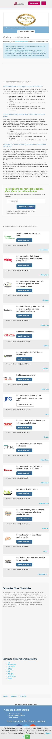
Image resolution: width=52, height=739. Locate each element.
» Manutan (45, 528)
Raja (9, 671)
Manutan (10, 673)
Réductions (34, 3)
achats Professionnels (21, 41)
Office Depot (11, 675)
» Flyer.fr (46, 551)
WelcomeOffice (12, 664)
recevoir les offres (27, 207)
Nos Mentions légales (15, 713)
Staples (10, 668)
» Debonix (46, 346)
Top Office (10, 670)
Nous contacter (13, 717)
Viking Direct (11, 666)
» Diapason (45, 368)
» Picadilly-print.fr (43, 574)
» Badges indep (44, 503)
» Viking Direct (44, 275)
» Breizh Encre (44, 460)
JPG (9, 663)
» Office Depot (44, 483)
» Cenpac (46, 437)
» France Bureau (44, 250)
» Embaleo (45, 300)
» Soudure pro (44, 325)
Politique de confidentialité (17, 715)
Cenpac (10, 678)
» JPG (47, 414)
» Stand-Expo (45, 389)
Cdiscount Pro (12, 676)
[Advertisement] (26, 66)
